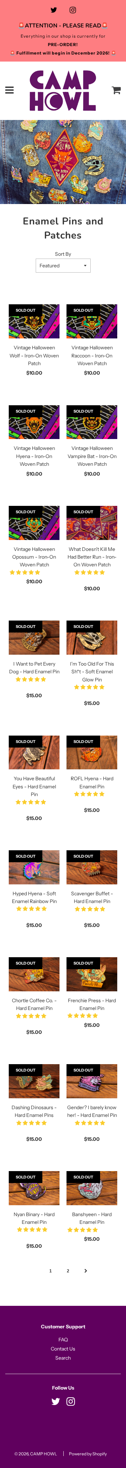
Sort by (63, 254)
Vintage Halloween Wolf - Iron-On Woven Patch (34, 355)
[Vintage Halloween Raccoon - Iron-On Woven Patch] (91, 321)
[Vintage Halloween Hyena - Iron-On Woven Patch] (34, 422)
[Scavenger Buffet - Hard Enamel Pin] (91, 867)
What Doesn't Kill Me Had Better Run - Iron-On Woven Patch (92, 557)
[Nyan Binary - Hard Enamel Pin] (34, 1188)
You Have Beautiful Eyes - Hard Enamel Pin (34, 786)
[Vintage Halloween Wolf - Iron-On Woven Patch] (34, 321)
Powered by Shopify (88, 1453)
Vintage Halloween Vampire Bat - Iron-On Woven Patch (92, 456)
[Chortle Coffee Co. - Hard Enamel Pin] (34, 974)
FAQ (63, 1339)
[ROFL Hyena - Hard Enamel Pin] (91, 752)
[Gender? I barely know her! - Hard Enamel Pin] (91, 1081)
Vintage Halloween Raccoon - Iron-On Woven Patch (92, 355)
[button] (25, 572)
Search (63, 1358)
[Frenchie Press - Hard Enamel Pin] (91, 974)
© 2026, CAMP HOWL (35, 1453)
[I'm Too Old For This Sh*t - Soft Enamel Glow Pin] (91, 638)
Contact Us (63, 1349)
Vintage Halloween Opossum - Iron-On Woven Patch (34, 557)
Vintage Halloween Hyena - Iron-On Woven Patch (34, 456)
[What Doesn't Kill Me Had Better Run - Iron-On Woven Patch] (91, 523)
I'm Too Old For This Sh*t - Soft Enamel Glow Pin (92, 672)
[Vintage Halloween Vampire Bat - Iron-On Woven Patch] (91, 422)
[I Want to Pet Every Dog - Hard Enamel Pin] (34, 638)
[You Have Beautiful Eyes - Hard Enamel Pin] (34, 753)
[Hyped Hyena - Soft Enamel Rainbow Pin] (34, 867)
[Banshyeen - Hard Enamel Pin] (91, 1188)
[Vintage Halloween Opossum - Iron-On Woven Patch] (34, 523)
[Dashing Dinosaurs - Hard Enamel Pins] (34, 1081)
